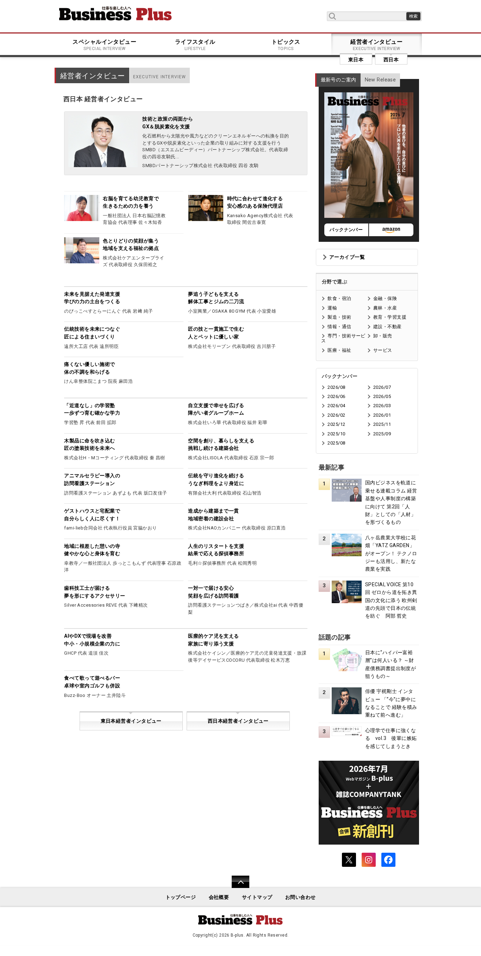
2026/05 (382, 396)
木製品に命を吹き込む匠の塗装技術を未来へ (89, 445)
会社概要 (219, 897)
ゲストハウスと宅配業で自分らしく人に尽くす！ (92, 515)
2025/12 (336, 424)
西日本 (391, 59)
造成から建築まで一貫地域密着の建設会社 (213, 515)
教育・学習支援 (389, 317)
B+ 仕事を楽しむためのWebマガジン (115, 13)
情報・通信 (339, 326)
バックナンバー (346, 229)
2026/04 (336, 405)
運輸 (332, 308)
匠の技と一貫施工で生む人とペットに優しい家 (216, 333)
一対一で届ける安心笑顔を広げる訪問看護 (213, 592)
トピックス (285, 44)
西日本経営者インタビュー (238, 721)
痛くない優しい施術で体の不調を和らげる (89, 368)
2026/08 (336, 387)
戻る (237, 886)
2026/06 (336, 396)
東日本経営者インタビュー (131, 721)
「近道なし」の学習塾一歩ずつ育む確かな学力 (92, 409)
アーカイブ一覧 (347, 257)
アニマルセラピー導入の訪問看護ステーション (92, 479)
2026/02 (336, 415)
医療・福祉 (339, 350)
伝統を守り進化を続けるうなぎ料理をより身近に (216, 479)
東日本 (355, 59)
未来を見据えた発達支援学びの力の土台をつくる (92, 298)
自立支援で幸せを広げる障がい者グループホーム (216, 409)
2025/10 (336, 433)
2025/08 (336, 443)
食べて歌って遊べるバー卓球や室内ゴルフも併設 (92, 682)
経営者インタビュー (376, 44)
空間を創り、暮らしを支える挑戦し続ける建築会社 (221, 445)
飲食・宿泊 (339, 298)
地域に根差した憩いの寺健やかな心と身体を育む (92, 550)
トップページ (180, 897)
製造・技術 (339, 317)
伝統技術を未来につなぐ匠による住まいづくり (92, 333)
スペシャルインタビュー (104, 44)
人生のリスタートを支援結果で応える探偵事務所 (216, 550)
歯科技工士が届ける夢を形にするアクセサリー (94, 592)
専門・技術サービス (343, 338)
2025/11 (382, 424)
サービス (382, 350)
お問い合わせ (300, 897)
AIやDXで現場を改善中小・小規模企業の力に (92, 640)
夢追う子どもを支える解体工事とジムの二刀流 (216, 298)
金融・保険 (385, 298)
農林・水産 (385, 308)
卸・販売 (382, 335)
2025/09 (382, 433)
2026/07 (382, 387)
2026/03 (382, 405)
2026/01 (382, 415)
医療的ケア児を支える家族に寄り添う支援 (213, 640)
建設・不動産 (387, 326)
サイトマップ (257, 897)
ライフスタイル (195, 44)
